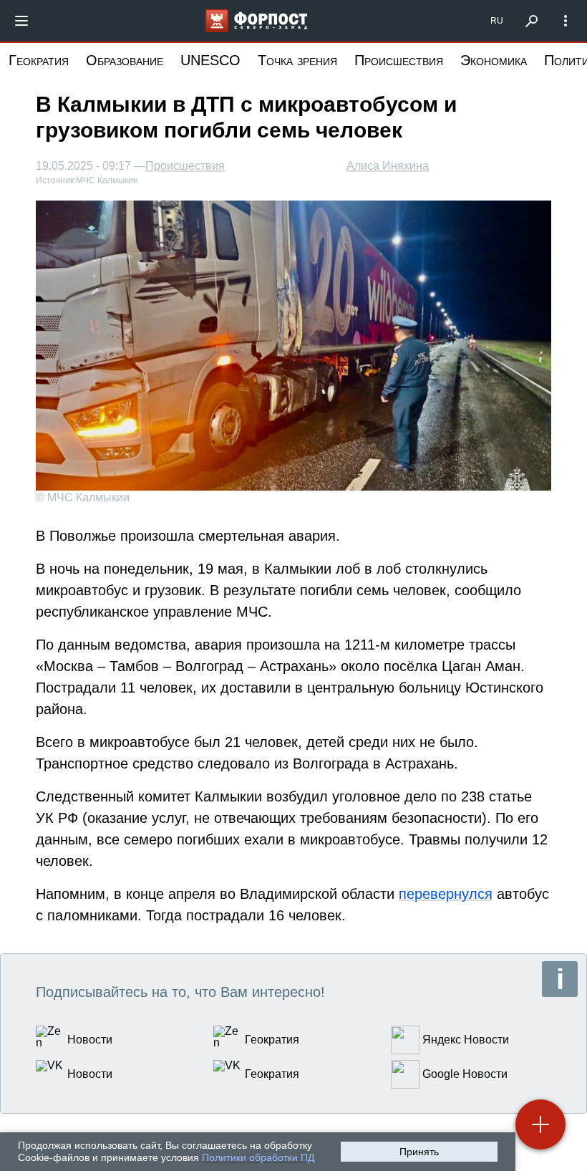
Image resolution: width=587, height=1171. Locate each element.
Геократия (39, 60)
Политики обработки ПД (258, 1157)
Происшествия (398, 60)
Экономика (493, 60)
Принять (419, 1151)
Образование (124, 60)
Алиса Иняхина (387, 166)
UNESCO (210, 60)
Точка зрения (297, 60)
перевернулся (446, 894)
